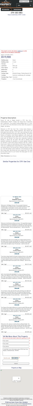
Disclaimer (25, 402)
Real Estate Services (26, 403)
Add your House (10, 402)
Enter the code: (7, 358)
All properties (5, 9)
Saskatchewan (17, 9)
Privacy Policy (18, 402)
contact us (19, 51)
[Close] (19, 378)
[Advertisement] (16, 32)
